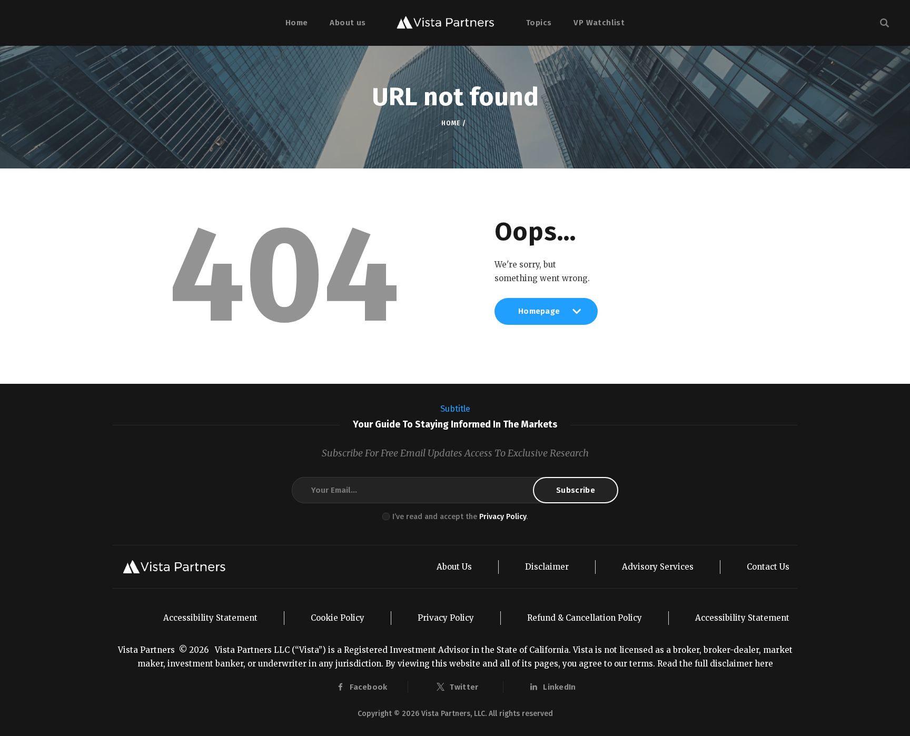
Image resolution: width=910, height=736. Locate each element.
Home (450, 123)
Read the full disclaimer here (715, 664)
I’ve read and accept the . (460, 516)
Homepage (539, 315)
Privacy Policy (502, 516)
